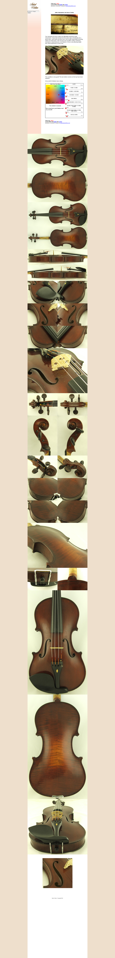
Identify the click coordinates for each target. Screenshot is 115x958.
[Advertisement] (57, 893)
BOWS (55, 121)
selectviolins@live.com (65, 123)
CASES (60, 121)
